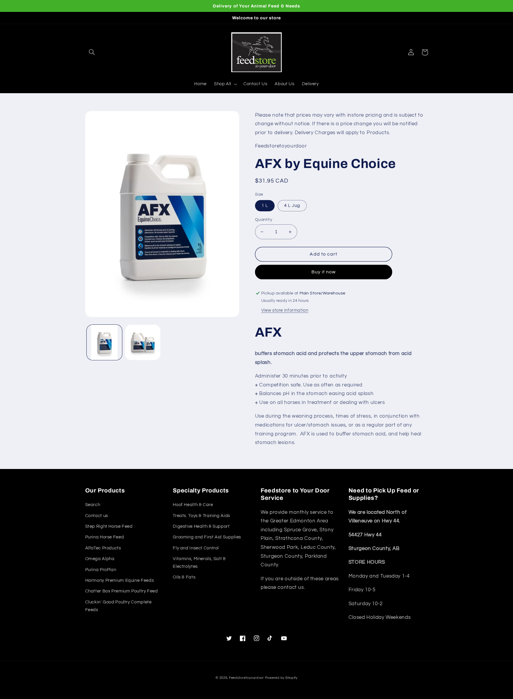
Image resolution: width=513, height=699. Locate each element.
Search (92, 505)
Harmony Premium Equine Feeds (119, 580)
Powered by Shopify (281, 677)
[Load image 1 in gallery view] (104, 342)
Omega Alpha (100, 559)
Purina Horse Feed (104, 537)
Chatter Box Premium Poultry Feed (121, 591)
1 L (265, 205)
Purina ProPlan (100, 570)
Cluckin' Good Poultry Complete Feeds (118, 606)
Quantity (263, 220)
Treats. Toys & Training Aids (201, 515)
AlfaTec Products (103, 548)
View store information (284, 310)
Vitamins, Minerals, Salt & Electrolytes (199, 563)
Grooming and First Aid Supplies (207, 537)
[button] (92, 52)
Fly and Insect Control (196, 548)
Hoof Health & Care (193, 505)
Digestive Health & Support (201, 526)
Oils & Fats (184, 577)
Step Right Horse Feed (109, 526)
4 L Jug (292, 205)
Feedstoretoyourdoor (246, 677)
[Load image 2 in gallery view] (142, 342)
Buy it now (323, 272)
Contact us (96, 515)
